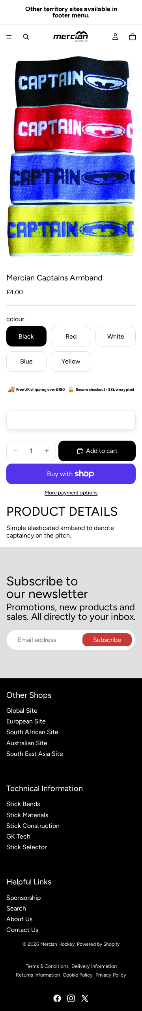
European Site (26, 721)
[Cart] (132, 36)
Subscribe (107, 640)
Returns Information (38, 975)
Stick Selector (26, 847)
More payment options (71, 492)
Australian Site (26, 743)
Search (16, 908)
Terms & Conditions (47, 966)
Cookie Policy (78, 975)
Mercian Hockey (57, 944)
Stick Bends (23, 804)
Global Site (21, 710)
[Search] (26, 36)
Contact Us (22, 929)
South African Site (32, 732)
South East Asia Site (34, 753)
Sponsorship (23, 897)
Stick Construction (33, 825)
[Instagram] (71, 998)
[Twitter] (85, 998)
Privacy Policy (110, 975)
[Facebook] (57, 998)
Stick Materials (27, 815)
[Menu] (9, 37)
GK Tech (18, 836)
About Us (19, 919)
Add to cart (102, 450)
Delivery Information (94, 966)
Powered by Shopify (98, 944)
